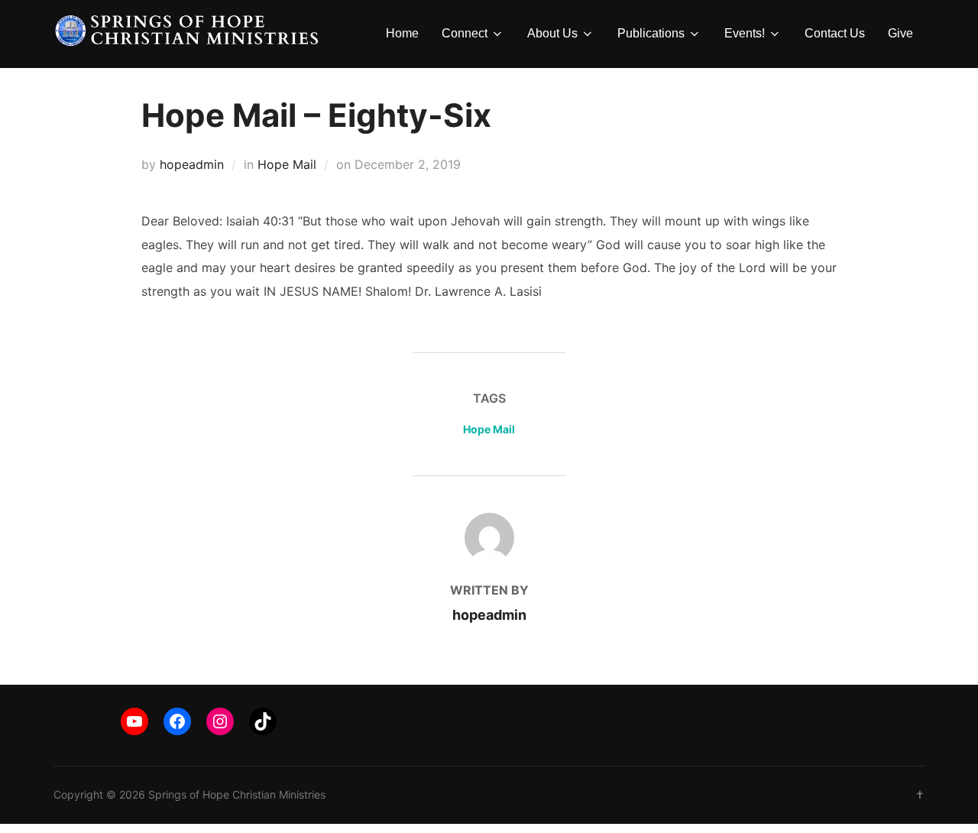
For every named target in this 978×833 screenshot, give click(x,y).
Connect (464, 33)
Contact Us (835, 33)
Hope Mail (286, 164)
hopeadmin (192, 164)
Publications (651, 33)
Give (900, 33)
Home (402, 33)
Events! (744, 33)
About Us (552, 33)
